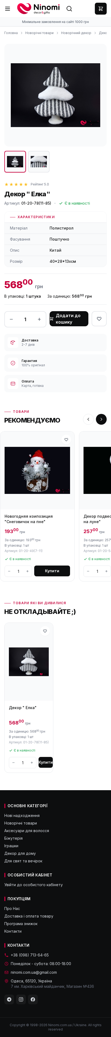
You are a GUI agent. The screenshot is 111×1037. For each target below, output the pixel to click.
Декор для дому (20, 853)
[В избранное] (99, 318)
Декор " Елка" (23, 707)
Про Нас (12, 908)
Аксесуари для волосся (26, 830)
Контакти (13, 931)
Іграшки (11, 845)
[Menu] (7, 8)
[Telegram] (9, 999)
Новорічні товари (39, 33)
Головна (11, 33)
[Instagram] (21, 999)
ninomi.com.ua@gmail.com (34, 972)
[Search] (69, 8)
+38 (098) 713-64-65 (30, 955)
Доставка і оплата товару (28, 916)
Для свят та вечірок (23, 861)
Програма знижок (20, 923)
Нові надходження (22, 815)
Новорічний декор (76, 33)
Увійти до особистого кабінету (33, 884)
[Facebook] (33, 999)
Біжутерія (13, 838)
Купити (52, 571)
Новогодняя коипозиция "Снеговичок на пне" (29, 519)
